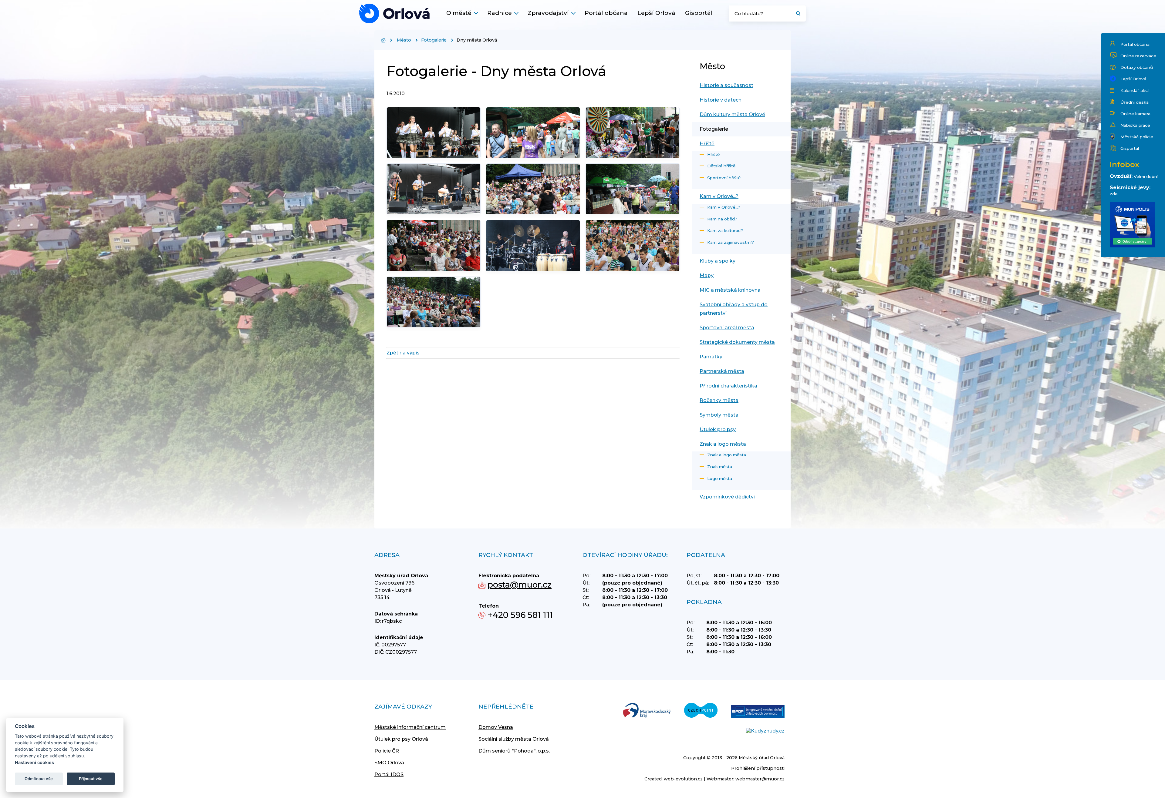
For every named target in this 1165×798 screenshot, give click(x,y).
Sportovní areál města (727, 327)
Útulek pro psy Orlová (401, 739)
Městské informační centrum (410, 727)
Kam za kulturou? (725, 230)
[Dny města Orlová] (394, 13)
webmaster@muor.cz (760, 779)
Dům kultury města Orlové (732, 114)
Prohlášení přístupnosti (758, 768)
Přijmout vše (91, 778)
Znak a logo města (723, 444)
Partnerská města (722, 371)
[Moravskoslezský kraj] (647, 711)
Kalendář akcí (1134, 90)
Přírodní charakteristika (728, 386)
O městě (458, 12)
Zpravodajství (548, 12)
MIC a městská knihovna (730, 290)
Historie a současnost (726, 85)
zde (1114, 193)
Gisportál (699, 12)
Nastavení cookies (34, 762)
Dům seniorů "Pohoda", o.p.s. (514, 751)
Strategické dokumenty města (737, 342)
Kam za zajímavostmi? (730, 242)
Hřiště (707, 143)
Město (404, 40)
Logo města (719, 478)
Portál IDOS (389, 774)
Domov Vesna (495, 727)
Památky (711, 357)
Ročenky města (719, 400)
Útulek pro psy (718, 429)
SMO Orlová (389, 763)
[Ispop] (758, 712)
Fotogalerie (434, 40)
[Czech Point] (701, 711)
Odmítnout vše (39, 778)
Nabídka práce (1135, 125)
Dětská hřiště (721, 165)
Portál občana (606, 12)
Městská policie (1136, 136)
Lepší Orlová (656, 12)
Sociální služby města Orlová (513, 739)
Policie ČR (386, 751)
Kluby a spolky (717, 261)
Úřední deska (1134, 102)
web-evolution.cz (683, 779)
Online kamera (1135, 113)
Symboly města (719, 415)
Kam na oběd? (722, 218)
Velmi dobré (1146, 176)
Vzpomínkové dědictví (727, 497)
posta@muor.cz (520, 585)
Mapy (707, 275)
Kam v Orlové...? (719, 196)
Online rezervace (1138, 55)
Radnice (499, 12)
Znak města (719, 466)
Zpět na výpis (403, 353)
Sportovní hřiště (724, 177)
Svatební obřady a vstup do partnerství (734, 309)
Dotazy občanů (1136, 67)
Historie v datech (720, 100)
